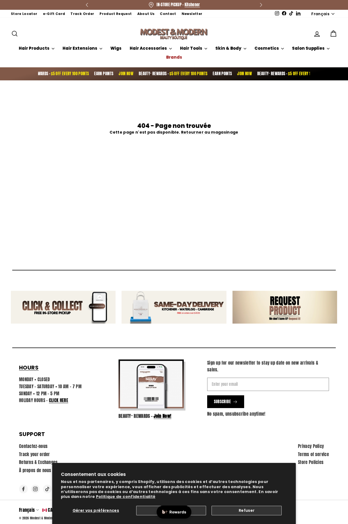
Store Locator (24, 13)
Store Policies (311, 462)
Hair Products (34, 48)
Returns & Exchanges (38, 462)
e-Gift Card (54, 13)
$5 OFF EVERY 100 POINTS (65, 74)
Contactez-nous (33, 446)
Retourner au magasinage (209, 132)
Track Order (82, 13)
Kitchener (192, 5)
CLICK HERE (58, 400)
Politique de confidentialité (126, 496)
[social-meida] (23, 489)
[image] (151, 383)
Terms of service (313, 454)
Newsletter (192, 13)
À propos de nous (35, 470)
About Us (146, 13)
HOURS (29, 367)
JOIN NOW (121, 74)
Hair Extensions (80, 48)
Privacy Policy (311, 446)
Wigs (116, 48)
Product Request (116, 13)
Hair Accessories (149, 48)
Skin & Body (228, 48)
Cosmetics (267, 48)
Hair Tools (191, 48)
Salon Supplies (308, 48)
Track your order (34, 454)
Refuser (246, 510)
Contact (168, 13)
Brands (174, 57)
